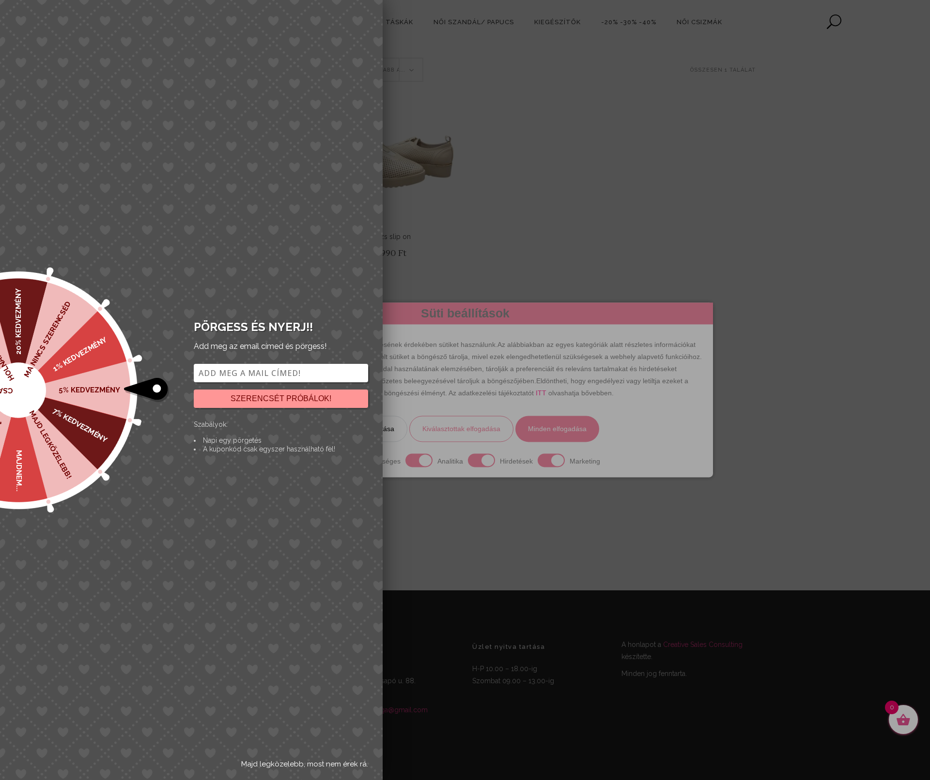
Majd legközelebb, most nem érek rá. (304, 764)
